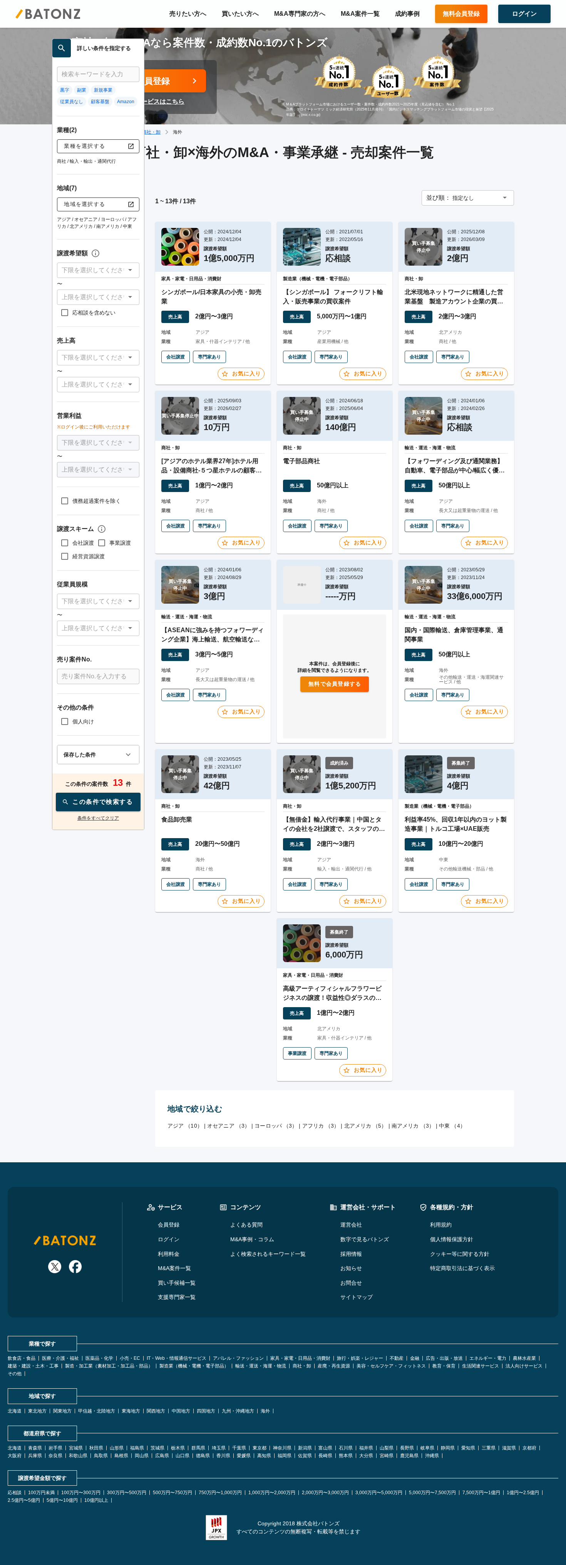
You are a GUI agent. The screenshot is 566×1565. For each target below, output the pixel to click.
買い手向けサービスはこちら (144, 101)
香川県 (223, 1455)
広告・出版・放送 (444, 1358)
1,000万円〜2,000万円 (271, 1492)
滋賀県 (509, 1448)
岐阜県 (427, 1448)
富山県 (325, 1448)
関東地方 (62, 1411)
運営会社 (351, 1225)
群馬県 (198, 1448)
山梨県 (387, 1448)
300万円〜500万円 (126, 1492)
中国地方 (181, 1411)
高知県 (264, 1455)
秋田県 (96, 1448)
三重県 (489, 1448)
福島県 (137, 1448)
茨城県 (157, 1448)
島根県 (121, 1455)
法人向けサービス (524, 1366)
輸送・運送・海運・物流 (260, 1366)
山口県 (182, 1455)
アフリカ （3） (321, 1126)
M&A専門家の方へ (299, 13)
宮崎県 (387, 1455)
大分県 (366, 1455)
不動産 (397, 1358)
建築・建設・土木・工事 (33, 1366)
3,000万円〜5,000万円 (378, 1492)
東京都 (259, 1448)
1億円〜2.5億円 (523, 1492)
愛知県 (468, 1448)
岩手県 (55, 1448)
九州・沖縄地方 (238, 1411)
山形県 (117, 1448)
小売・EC (130, 1358)
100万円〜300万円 (80, 1492)
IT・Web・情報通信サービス (176, 1358)
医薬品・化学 (99, 1358)
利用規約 (441, 1225)
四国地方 (206, 1411)
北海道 (15, 1411)
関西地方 (156, 1411)
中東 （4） (452, 1126)
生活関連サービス (480, 1366)
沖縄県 (432, 1455)
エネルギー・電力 (487, 1358)
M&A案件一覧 (360, 13)
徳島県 (203, 1455)
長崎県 (325, 1455)
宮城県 (76, 1448)
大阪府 (15, 1455)
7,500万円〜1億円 (481, 1492)
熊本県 (346, 1455)
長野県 (407, 1448)
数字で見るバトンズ (364, 1239)
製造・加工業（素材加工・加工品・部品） (109, 1366)
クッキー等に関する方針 (459, 1254)
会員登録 (168, 1225)
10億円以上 (96, 1500)
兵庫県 (35, 1455)
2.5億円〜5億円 (24, 1500)
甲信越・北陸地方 (96, 1411)
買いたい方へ (240, 13)
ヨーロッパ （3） (276, 1126)
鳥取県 (101, 1455)
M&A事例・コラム (252, 1239)
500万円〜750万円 (172, 1492)
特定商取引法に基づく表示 (462, 1268)
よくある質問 (246, 1225)
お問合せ (351, 1283)
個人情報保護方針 (451, 1239)
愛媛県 (244, 1455)
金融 (414, 1358)
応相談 (15, 1492)
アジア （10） (185, 1126)
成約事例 (407, 13)
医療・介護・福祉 (60, 1358)
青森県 (35, 1448)
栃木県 (178, 1448)
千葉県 (239, 1448)
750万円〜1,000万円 (220, 1492)
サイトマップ (356, 1297)
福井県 (366, 1448)
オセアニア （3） (228, 1126)
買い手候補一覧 (177, 1283)
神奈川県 (282, 1448)
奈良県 (55, 1455)
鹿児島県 (409, 1455)
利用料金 (168, 1254)
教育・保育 (443, 1366)
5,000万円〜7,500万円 (432, 1492)
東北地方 (37, 1411)
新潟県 (305, 1448)
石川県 (346, 1448)
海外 (265, 1411)
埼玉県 (219, 1448)
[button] (98, 270)
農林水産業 (524, 1358)
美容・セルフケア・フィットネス (391, 1366)
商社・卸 (151, 132)
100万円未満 (41, 1492)
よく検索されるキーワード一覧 (268, 1254)
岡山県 (142, 1455)
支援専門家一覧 (177, 1297)
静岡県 (448, 1448)
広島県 (162, 1455)
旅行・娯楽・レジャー (360, 1358)
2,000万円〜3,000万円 (325, 1492)
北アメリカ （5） (365, 1126)
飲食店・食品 (21, 1358)
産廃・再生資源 (334, 1366)
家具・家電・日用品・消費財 (300, 1358)
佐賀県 (305, 1455)
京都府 (529, 1448)
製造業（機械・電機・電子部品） (194, 1366)
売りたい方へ (187, 13)
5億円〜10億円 (62, 1500)
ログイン (168, 1239)
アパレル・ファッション (238, 1358)
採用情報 (351, 1254)
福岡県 (284, 1455)
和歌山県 (78, 1455)
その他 (15, 1373)
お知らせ (351, 1268)
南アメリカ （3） (413, 1126)
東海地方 (131, 1411)
